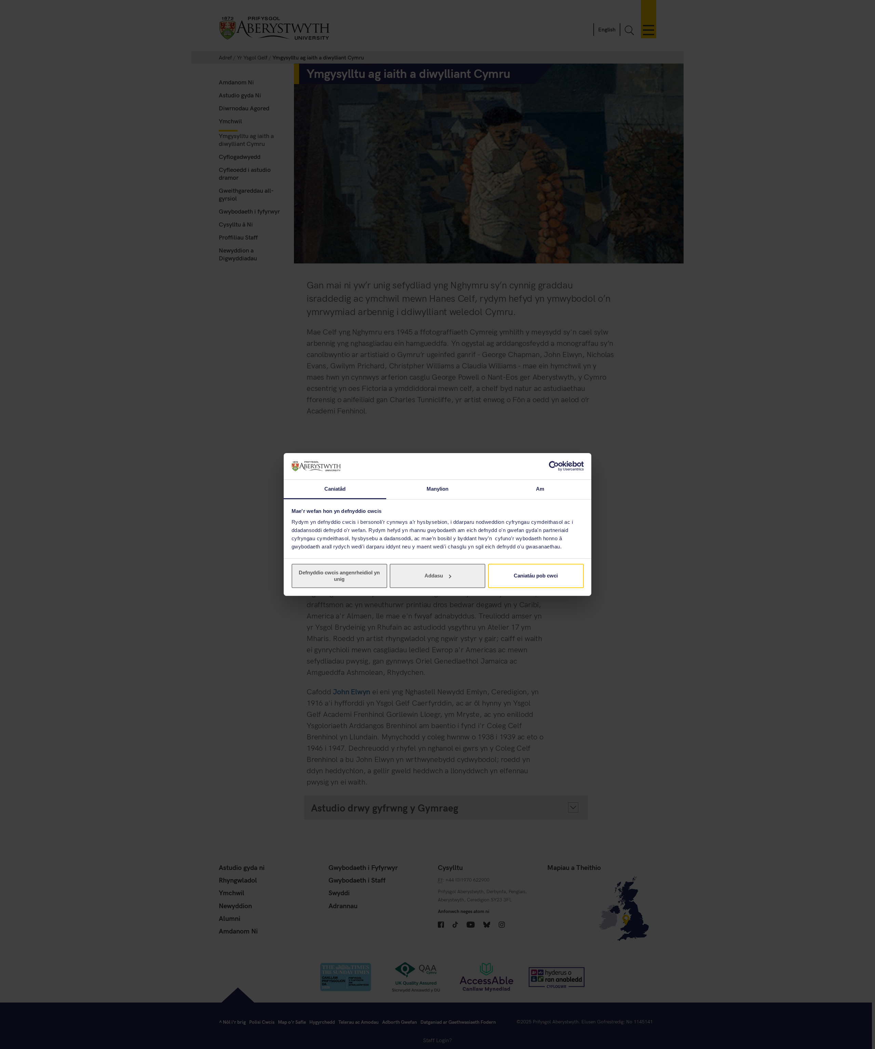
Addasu (434, 575)
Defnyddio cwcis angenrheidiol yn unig (339, 576)
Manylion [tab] (438, 489)
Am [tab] (540, 489)
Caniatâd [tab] (335, 489)
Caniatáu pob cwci (536, 575)
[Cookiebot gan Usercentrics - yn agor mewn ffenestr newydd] (554, 466)
